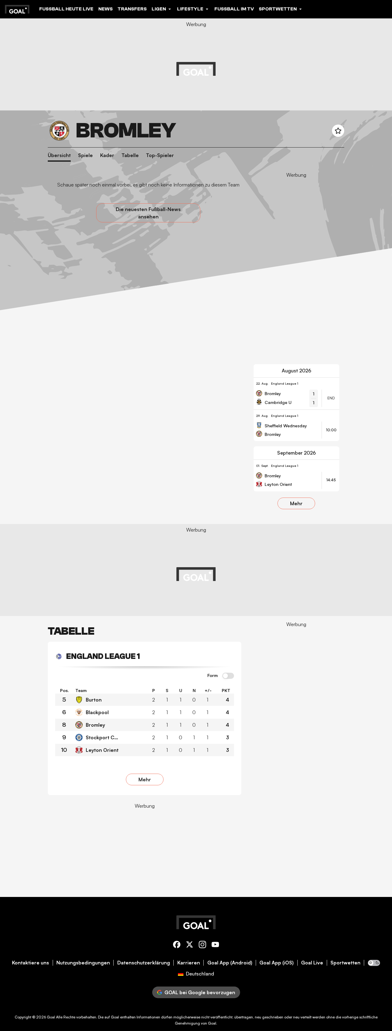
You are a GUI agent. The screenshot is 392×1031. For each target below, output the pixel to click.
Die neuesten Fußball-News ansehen (148, 213)
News (105, 9)
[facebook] (177, 946)
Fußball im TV (234, 9)
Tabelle (130, 155)
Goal (51, 1017)
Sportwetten (345, 963)
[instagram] (202, 946)
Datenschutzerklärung (143, 963)
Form (212, 675)
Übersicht (59, 155)
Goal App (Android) (229, 963)
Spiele (85, 155)
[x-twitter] (189, 946)
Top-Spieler (160, 155)
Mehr (296, 503)
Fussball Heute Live (66, 9)
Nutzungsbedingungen (83, 963)
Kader (107, 155)
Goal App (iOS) (276, 963)
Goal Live (312, 963)
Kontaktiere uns (30, 963)
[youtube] (215, 946)
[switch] (228, 676)
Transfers (132, 9)
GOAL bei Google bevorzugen (199, 992)
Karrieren (188, 963)
